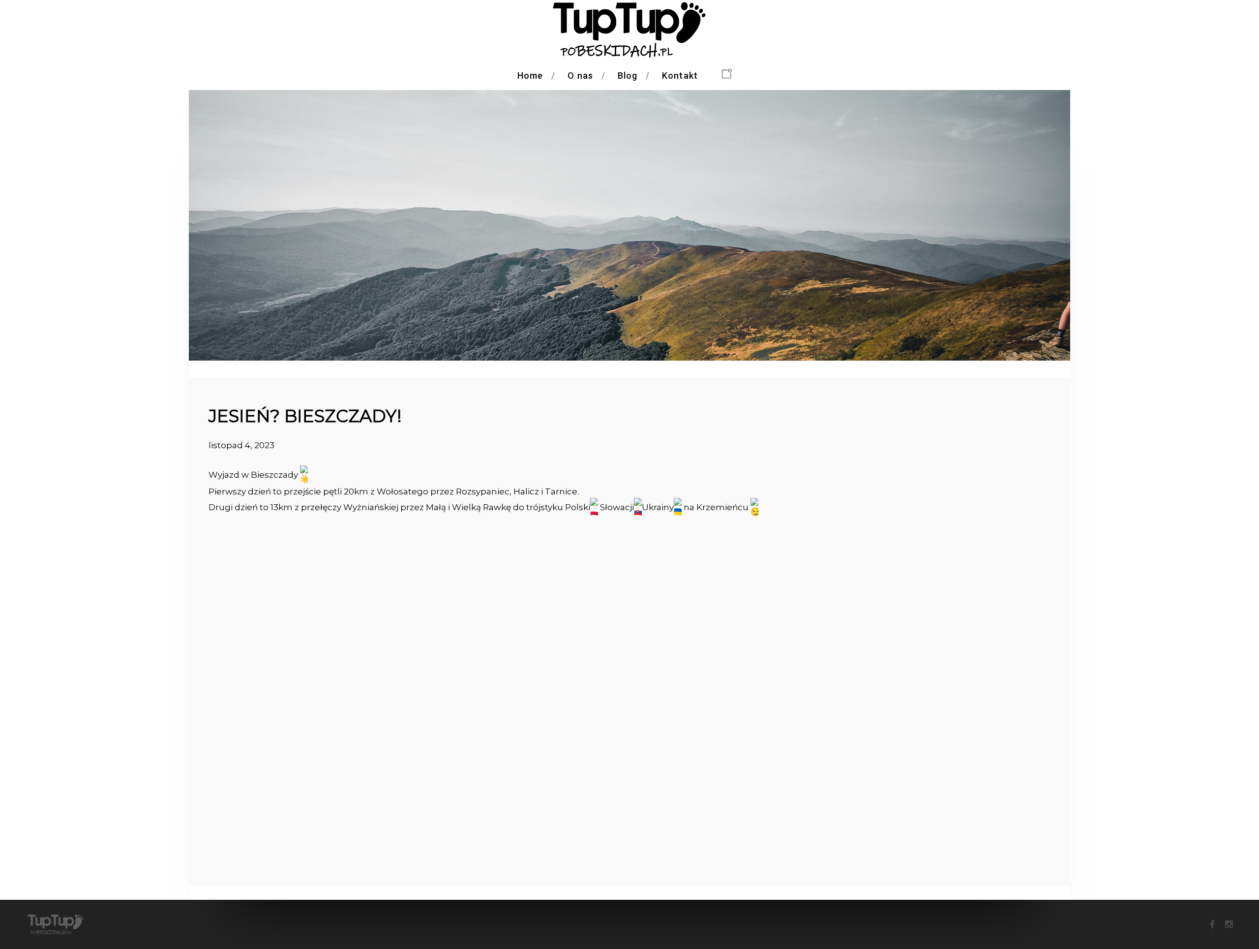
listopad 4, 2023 (241, 445)
